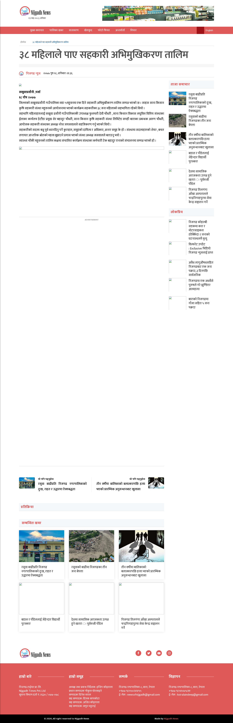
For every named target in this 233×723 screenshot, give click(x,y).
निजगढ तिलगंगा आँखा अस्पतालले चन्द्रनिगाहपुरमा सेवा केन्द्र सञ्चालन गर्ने (140, 624)
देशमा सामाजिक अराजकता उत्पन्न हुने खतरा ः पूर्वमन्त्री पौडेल (90, 621)
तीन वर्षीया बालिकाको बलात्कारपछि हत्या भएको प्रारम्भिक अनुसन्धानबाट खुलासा (141, 571)
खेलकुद (88, 30)
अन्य (30, 37)
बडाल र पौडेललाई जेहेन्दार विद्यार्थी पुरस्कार (40, 621)
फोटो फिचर (104, 30)
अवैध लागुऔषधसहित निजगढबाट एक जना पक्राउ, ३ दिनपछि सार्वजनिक (201, 269)
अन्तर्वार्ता (120, 30)
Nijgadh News (171, 719)
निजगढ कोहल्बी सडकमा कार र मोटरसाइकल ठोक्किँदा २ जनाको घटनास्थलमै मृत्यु (199, 230)
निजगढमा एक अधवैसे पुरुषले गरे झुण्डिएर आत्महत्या (201, 285)
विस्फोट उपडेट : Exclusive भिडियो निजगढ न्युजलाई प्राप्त (201, 248)
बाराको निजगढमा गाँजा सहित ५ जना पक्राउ (199, 303)
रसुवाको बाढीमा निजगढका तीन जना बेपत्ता (89, 569)
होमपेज (23, 42)
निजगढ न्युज (33, 73)
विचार (133, 30)
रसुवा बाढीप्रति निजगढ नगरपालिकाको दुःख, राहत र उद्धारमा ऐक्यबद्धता (37, 571)
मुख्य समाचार (37, 30)
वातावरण (74, 30)
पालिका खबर (56, 30)
